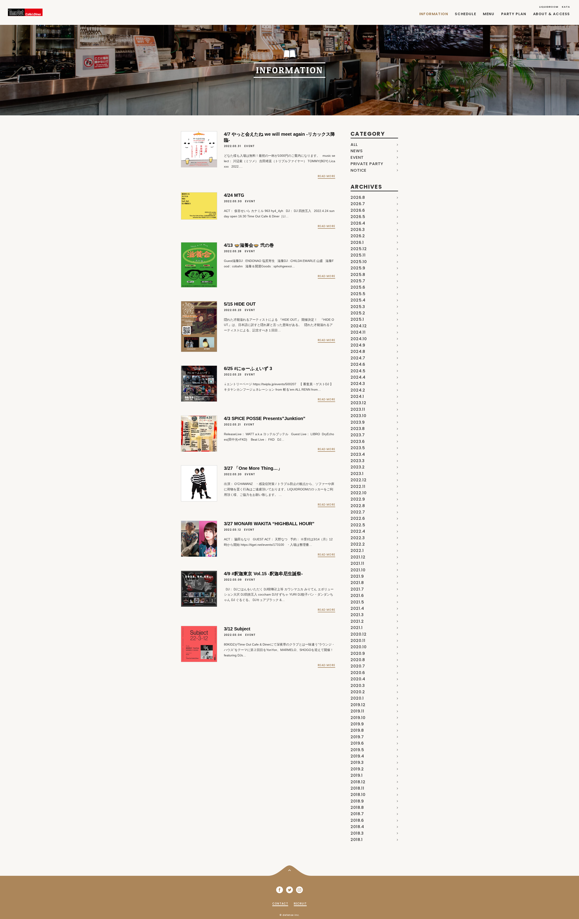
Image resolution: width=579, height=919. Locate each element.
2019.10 (358, 717)
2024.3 (358, 383)
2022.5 (358, 524)
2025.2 (358, 313)
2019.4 (357, 756)
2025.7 (358, 280)
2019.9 (357, 724)
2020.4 (358, 679)
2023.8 (358, 428)
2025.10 (359, 261)
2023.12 (358, 402)
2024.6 (358, 364)
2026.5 (358, 216)
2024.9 (358, 345)
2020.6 (358, 672)
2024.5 (358, 370)
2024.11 (358, 332)
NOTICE (358, 170)
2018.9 (357, 801)
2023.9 (358, 422)
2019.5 (357, 749)
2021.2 (357, 621)
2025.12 (359, 248)
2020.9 (358, 653)
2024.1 (357, 396)
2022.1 (357, 550)
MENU (488, 14)
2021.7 (357, 589)
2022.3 (358, 537)
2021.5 (357, 602)
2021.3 (357, 614)
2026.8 (358, 197)
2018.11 (357, 788)
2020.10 (359, 646)
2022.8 (358, 505)
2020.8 (358, 659)
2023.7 (358, 434)
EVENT (357, 157)
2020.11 (358, 640)
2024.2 (358, 390)
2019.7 (357, 736)
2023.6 (358, 441)
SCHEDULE (465, 14)
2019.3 (357, 762)
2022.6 (358, 518)
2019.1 (357, 775)
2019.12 (358, 704)
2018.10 (358, 794)
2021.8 (357, 582)
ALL (354, 144)
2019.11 (357, 711)
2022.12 (359, 479)
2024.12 (359, 325)
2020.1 (357, 698)
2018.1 (357, 839)
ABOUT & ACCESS (551, 14)
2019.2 (357, 769)
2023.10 (358, 415)
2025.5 (358, 293)
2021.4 (357, 608)
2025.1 (357, 319)
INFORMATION (433, 14)
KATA (566, 7)
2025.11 (358, 255)
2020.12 (359, 634)
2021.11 (357, 563)
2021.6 (357, 595)
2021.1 (357, 627)
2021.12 (358, 557)
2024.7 (358, 358)
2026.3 (358, 229)
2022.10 (359, 492)
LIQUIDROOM (548, 7)
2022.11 (358, 486)
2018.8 (357, 807)
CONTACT (280, 903)
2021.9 (357, 576)
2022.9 (358, 499)
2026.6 (358, 210)
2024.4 (358, 377)
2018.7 (357, 813)
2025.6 (358, 287)
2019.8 (357, 730)
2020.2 (358, 691)
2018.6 (357, 820)
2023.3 (358, 460)
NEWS (357, 150)
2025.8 (358, 274)
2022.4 (358, 531)
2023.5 (358, 447)
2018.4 (357, 826)
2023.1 (357, 473)
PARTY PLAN (513, 14)
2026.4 (358, 223)
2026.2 (358, 235)
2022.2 (358, 544)
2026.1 (357, 242)
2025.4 (358, 300)
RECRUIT (300, 903)
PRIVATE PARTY (367, 163)
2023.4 (358, 454)
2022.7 (358, 512)
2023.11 (358, 409)
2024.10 (359, 338)
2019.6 (357, 743)
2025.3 (358, 306)
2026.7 (358, 203)
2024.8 (358, 351)
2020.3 (358, 685)
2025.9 (358, 268)
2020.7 (358, 666)
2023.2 (358, 467)
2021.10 (358, 569)
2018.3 (357, 833)
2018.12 (358, 781)
